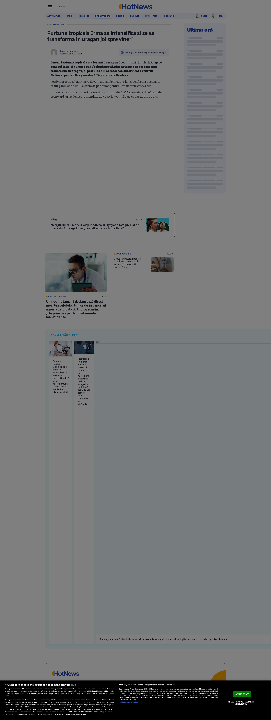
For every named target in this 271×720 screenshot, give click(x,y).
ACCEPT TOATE (242, 694)
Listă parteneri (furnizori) (129, 702)
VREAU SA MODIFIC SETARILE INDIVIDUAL (241, 703)
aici (6, 709)
